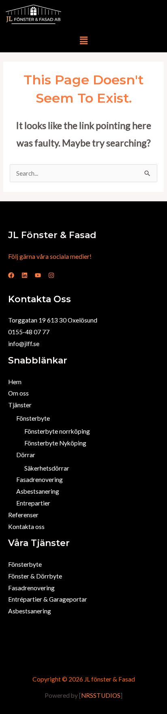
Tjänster (20, 405)
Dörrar (25, 454)
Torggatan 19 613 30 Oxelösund (52, 320)
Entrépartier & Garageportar (47, 599)
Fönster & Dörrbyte (35, 576)
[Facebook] (11, 275)
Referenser (23, 514)
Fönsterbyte (33, 418)
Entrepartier (33, 503)
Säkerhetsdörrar (46, 468)
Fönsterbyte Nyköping (55, 443)
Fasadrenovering (39, 479)
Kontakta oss (26, 526)
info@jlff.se (23, 343)
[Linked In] (24, 275)
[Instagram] (51, 275)
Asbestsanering (37, 491)
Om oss (18, 393)
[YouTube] (38, 275)
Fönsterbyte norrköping (57, 431)
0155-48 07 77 (28, 331)
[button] (83, 40)
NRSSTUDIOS (100, 695)
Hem (14, 381)
